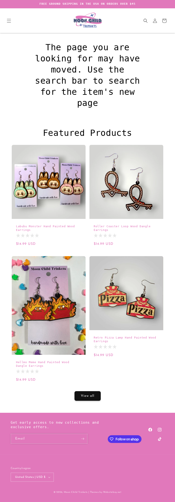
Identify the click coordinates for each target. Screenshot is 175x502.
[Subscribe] (82, 439)
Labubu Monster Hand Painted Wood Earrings (45, 228)
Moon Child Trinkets (76, 492)
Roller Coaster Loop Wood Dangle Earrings (122, 228)
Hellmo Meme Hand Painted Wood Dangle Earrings (42, 364)
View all (87, 396)
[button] (9, 20)
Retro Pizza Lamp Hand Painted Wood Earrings (125, 339)
